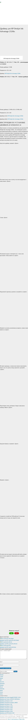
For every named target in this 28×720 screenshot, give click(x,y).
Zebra (1, 694)
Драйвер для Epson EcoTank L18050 (9, 702)
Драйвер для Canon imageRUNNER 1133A (10, 697)
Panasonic (2, 683)
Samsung (2, 688)
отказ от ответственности (13, 719)
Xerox (1, 692)
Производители (7, 14)
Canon (1, 676)
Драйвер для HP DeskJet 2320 (7, 713)
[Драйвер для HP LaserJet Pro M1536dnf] (14, 638)
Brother (1, 674)
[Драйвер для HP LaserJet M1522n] (14, 644)
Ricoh (1, 687)
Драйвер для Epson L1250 (6, 706)
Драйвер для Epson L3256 (6, 711)
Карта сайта (21, 719)
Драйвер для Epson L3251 (6, 709)
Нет (17, 633)
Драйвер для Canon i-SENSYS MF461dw (10, 699)
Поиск (15, 671)
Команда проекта (8, 21)
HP (1, 680)
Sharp (1, 690)
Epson (1, 678)
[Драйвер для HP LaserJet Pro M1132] (14, 641)
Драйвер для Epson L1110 (6, 700)
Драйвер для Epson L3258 (6, 707)
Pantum (1, 685)
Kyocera (2, 681)
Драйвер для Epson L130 (6, 704)
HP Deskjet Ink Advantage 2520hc (13, 73)
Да (11, 633)
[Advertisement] (14, 48)
